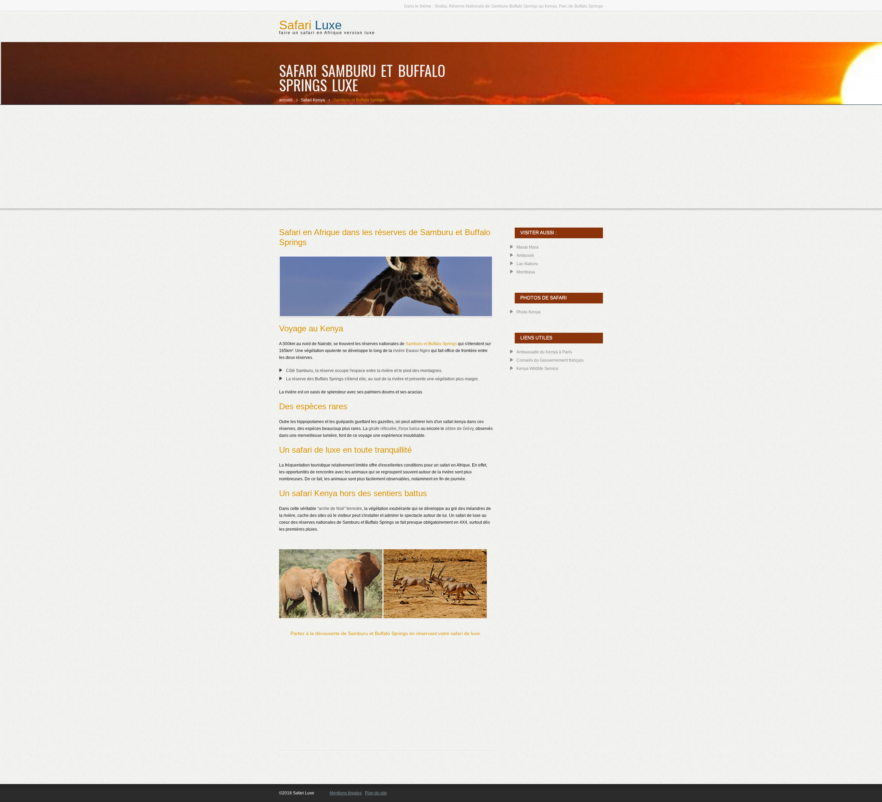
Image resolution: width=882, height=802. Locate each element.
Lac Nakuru (527, 263)
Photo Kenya (528, 312)
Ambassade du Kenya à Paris (544, 352)
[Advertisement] (441, 156)
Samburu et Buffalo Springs (431, 343)
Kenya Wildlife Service (537, 368)
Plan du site (376, 793)
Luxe (310, 25)
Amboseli (525, 255)
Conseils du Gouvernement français (550, 360)
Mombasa (525, 272)
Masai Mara (527, 247)
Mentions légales (346, 793)
